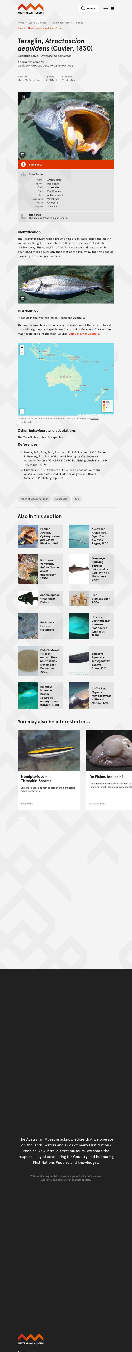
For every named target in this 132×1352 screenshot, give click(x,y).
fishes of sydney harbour (34, 498)
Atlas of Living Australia (84, 334)
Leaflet (81, 415)
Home (21, 22)
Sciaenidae (61, 498)
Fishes (79, 22)
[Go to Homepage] (66, 1339)
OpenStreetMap (89, 415)
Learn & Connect (38, 22)
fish (77, 498)
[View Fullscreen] (22, 411)
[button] (22, 347)
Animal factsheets (62, 22)
